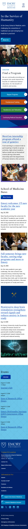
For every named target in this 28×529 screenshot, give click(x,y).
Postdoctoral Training (12, 102)
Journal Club (6, 387)
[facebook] (2, 507)
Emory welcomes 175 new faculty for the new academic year (14, 206)
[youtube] (18, 507)
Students (3, 490)
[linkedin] (10, 507)
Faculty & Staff (5, 481)
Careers (3, 468)
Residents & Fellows (6, 487)
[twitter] (6, 507)
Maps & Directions (6, 465)
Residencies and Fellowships (12, 110)
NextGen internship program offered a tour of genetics (12, 139)
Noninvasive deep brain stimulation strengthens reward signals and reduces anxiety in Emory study (14, 312)
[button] (6, 40)
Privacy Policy (5, 518)
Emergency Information (8, 522)
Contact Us (4, 462)
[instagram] (14, 507)
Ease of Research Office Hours (11, 399)
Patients (3, 484)
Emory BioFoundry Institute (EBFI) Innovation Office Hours (14, 414)
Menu (23, 6)
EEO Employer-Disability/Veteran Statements (14, 525)
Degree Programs (12, 94)
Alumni (3, 477)
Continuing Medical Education (12, 117)
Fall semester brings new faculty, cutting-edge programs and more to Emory (13, 258)
